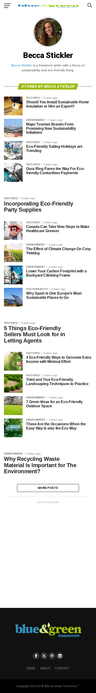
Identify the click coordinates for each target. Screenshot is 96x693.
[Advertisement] (48, 553)
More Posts (48, 488)
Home (30, 668)
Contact (62, 668)
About (45, 668)
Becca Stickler (21, 65)
